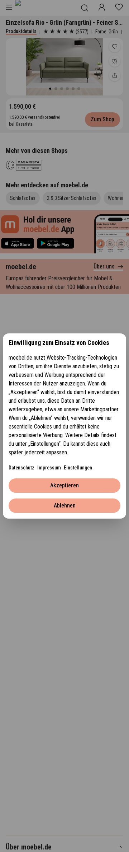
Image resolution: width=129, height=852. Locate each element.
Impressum (49, 468)
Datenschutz (21, 468)
